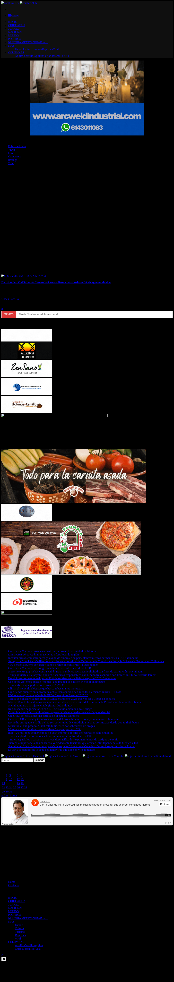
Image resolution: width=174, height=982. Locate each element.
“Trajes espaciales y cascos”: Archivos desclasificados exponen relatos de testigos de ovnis (63, 739)
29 (3, 791)
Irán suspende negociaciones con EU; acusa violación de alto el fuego (50, 709)
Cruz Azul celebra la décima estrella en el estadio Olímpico (43, 715)
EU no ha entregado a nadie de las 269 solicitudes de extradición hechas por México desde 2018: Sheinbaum (73, 722)
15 (3, 783)
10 (10, 779)
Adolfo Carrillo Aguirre (29, 55)
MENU (15, 15)
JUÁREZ (13, 28)
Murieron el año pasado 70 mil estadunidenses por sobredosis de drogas (51, 726)
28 (25, 787)
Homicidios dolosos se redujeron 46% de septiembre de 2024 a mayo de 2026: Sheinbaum (62, 678)
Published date (17, 146)
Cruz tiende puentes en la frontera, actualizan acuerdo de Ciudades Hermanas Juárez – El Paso (64, 692)
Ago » (13, 795)
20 (22, 783)
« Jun (4, 795)
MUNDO (13, 35)
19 (18, 783)
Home (11, 881)
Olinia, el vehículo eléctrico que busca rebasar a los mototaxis (45, 688)
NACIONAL (15, 32)
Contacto (13, 885)
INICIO (12, 21)
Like (11, 153)
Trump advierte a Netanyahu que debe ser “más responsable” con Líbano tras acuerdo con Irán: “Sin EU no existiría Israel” (82, 675)
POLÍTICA (14, 38)
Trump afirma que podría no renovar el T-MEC (36, 685)
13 (22, 779)
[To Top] (2, 955)
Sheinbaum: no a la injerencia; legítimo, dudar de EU (40, 705)
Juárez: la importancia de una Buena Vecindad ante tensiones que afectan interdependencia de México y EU (73, 743)
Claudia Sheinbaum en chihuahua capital (38, 314)
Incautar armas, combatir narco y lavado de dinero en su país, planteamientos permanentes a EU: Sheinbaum (73, 658)
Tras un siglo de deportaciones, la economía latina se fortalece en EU (49, 736)
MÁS (11, 45)
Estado (19, 49)
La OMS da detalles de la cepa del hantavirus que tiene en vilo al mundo (51, 749)
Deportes (47, 49)
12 (18, 779)
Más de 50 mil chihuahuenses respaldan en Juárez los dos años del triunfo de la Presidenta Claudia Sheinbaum (74, 702)
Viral (56, 49)
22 (3, 787)
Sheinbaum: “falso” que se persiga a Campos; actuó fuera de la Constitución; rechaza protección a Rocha (71, 746)
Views (11, 149)
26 (18, 787)
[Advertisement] (87, 850)
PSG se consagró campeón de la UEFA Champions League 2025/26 (48, 695)
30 (7, 791)
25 (14, 787)
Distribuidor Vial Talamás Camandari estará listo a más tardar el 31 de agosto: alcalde (56, 282)
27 (22, 787)
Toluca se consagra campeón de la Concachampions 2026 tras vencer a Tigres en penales (61, 698)
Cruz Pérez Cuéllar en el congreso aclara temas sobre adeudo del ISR (49, 668)
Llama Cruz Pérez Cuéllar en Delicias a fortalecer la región (43, 654)
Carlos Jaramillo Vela (56, 55)
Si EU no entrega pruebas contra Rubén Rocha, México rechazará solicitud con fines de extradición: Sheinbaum (75, 671)
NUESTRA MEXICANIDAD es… (28, 42)
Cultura (27, 49)
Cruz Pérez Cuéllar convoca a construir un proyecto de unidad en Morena (52, 651)
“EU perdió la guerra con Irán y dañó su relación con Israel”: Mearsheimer (53, 664)
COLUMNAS (16, 52)
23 (7, 787)
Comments (14, 156)
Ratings (12, 159)
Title (11, 163)
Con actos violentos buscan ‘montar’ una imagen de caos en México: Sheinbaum (56, 681)
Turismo (37, 49)
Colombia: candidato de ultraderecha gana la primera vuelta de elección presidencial (59, 712)
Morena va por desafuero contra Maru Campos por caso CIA (44, 729)
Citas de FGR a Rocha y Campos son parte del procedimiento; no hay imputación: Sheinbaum (64, 719)
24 (10, 787)
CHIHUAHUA (16, 25)
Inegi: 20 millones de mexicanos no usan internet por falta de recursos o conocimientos (60, 732)
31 (10, 791)
